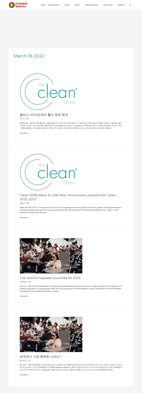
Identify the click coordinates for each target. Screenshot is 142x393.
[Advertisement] (71, 25)
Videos (77, 5)
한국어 (22, 119)
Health (66, 5)
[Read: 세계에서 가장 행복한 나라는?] (51, 334)
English (22, 203)
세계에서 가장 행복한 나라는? (40, 357)
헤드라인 (23, 360)
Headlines (23, 282)
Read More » (24, 133)
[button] (131, 5)
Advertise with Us (91, 5)
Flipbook (121, 5)
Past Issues (107, 5)
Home (43, 5)
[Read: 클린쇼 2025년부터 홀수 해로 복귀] (48, 92)
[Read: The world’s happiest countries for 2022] (51, 256)
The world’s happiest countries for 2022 (50, 278)
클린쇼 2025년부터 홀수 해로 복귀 (44, 115)
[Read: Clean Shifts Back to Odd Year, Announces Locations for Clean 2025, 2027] (48, 172)
